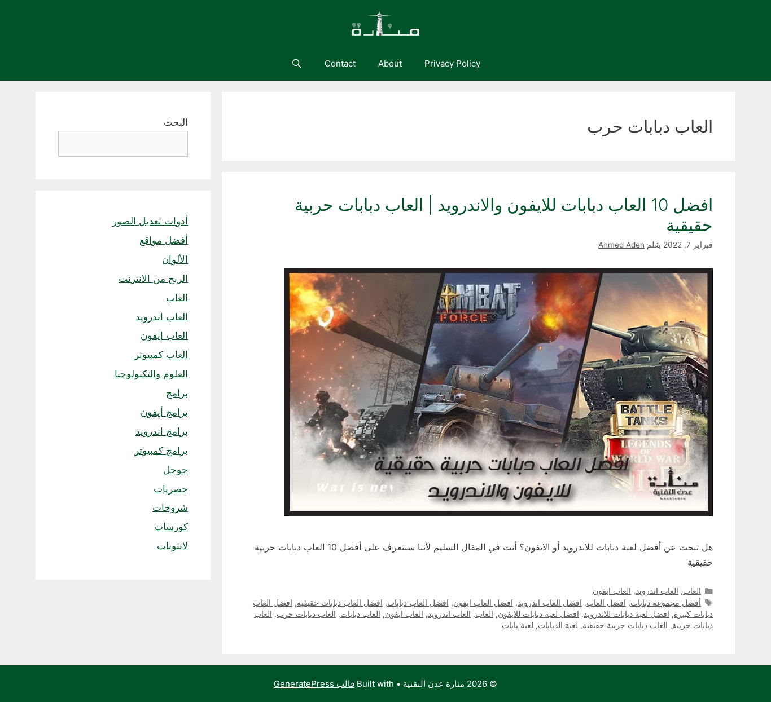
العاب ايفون (612, 590)
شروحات (170, 507)
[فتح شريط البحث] (296, 64)
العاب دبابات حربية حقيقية (625, 625)
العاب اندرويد (657, 590)
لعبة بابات (517, 625)
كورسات (171, 526)
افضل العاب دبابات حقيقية (340, 602)
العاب (692, 590)
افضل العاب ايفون (483, 602)
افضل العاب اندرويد (550, 602)
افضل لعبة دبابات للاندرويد (626, 614)
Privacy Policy (452, 63)
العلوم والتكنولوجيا (151, 373)
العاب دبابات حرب (306, 614)
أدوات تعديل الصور (150, 221)
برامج (177, 393)
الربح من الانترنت (153, 278)
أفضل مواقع (163, 240)
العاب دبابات (360, 614)
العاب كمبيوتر (161, 354)
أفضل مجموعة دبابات (665, 602)
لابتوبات (172, 545)
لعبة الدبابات (558, 625)
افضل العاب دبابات (418, 602)
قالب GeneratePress (314, 683)
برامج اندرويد (161, 431)
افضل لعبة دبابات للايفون (538, 614)
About (390, 63)
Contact (340, 63)
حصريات (171, 489)
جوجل (175, 469)
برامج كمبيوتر (161, 450)
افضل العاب (606, 602)
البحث (176, 122)
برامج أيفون (164, 412)
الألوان (175, 259)
